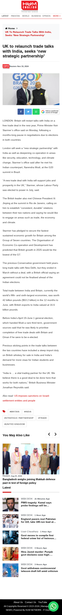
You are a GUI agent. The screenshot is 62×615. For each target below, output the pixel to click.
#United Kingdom (14, 424)
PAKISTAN (15, 16)
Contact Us (30, 602)
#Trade (42, 418)
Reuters (13, 66)
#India (27, 412)
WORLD (25, 16)
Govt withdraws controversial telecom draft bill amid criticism (39, 569)
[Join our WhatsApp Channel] (53, 606)
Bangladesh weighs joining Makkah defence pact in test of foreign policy (29, 481)
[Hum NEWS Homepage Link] (31, 7)
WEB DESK (27, 499)
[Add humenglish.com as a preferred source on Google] (49, 111)
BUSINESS (36, 16)
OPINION (46, 16)
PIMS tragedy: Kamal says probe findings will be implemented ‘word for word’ (38, 504)
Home (11, 28)
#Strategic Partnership (19, 418)
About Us (18, 602)
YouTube (42, 602)
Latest (7, 487)
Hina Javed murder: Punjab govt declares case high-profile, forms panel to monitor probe (39, 553)
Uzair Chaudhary (29, 531)
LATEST (5, 16)
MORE (56, 16)
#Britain (14, 412)
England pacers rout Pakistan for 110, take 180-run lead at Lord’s (38, 520)
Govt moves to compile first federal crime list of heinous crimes (37, 537)
